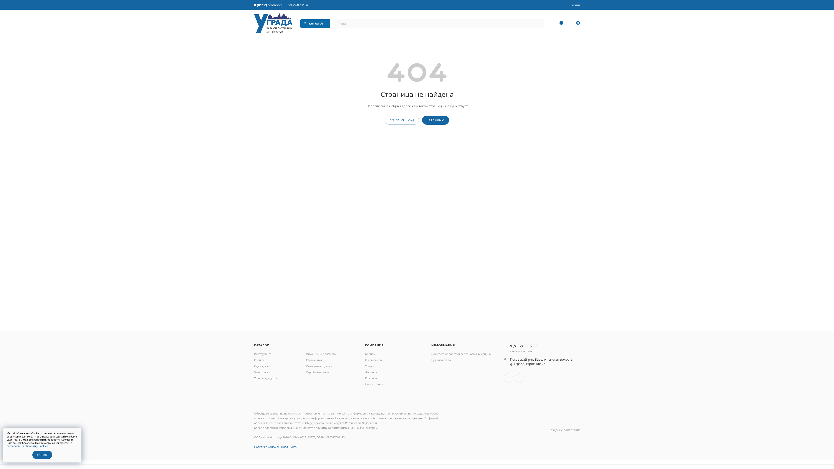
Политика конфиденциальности (275, 447)
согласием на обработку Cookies (27, 446)
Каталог (261, 345)
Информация (374, 384)
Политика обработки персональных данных (461, 354)
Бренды (370, 354)
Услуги (369, 366)
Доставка (371, 372)
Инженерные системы (321, 354)
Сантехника (314, 360)
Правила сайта (441, 360)
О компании (373, 360)
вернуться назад (402, 120)
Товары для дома (265, 378)
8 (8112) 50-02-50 (268, 5)
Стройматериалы (317, 372)
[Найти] (538, 23)
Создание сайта (560, 430)
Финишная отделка (319, 366)
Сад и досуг (261, 366)
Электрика (261, 372)
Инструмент (262, 354)
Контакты (371, 378)
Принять (42, 455)
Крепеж (259, 360)
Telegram (519, 378)
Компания (374, 345)
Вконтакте (508, 378)
